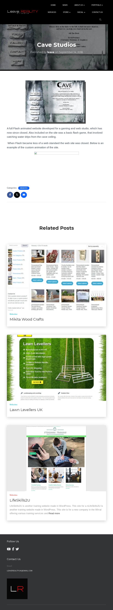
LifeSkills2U (20, 500)
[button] (84, 5)
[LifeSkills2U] (56, 458)
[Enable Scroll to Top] (107, 604)
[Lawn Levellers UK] (56, 368)
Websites (23, 188)
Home (53, 5)
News (65, 5)
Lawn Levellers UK (26, 410)
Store (66, 12)
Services (52, 12)
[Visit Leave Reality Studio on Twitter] (17, 549)
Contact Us (97, 12)
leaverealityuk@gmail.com (19, 571)
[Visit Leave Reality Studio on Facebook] (13, 549)
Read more (54, 513)
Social (80, 12)
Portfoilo (96, 5)
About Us (78, 5)
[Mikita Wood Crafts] (56, 277)
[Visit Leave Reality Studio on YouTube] (9, 549)
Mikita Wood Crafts (27, 319)
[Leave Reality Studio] (23, 12)
